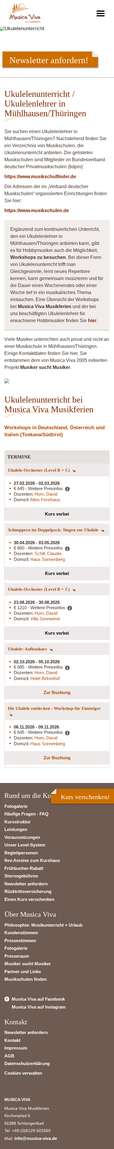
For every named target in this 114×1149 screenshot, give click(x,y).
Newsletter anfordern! (48, 60)
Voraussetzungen (22, 837)
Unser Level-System (24, 844)
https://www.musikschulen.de (36, 210)
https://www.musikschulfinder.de (40, 176)
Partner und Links (22, 971)
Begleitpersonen (21, 852)
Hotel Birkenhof (45, 678)
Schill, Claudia (47, 553)
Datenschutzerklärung (27, 1063)
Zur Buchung (57, 692)
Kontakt (12, 1040)
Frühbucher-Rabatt (23, 868)
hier (92, 320)
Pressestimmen (20, 940)
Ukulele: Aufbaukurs (28, 649)
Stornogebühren (21, 875)
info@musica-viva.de (35, 1138)
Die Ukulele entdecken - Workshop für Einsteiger (54, 708)
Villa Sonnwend (45, 618)
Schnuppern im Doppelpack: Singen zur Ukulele (54, 530)
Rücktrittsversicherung (27, 891)
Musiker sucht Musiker (27, 963)
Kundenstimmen (21, 932)
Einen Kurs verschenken (29, 899)
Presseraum (16, 956)
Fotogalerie (15, 806)
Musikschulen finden (25, 979)
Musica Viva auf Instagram (38, 1006)
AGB (9, 1055)
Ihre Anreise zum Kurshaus (32, 860)
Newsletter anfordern (26, 883)
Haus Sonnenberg (47, 559)
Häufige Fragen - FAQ (26, 813)
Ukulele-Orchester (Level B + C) (39, 470)
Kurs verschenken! (85, 797)
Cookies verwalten (23, 1073)
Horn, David (45, 494)
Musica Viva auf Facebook (38, 999)
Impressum (15, 1047)
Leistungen (15, 829)
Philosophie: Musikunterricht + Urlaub (43, 925)
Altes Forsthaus (45, 499)
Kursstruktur (17, 821)
